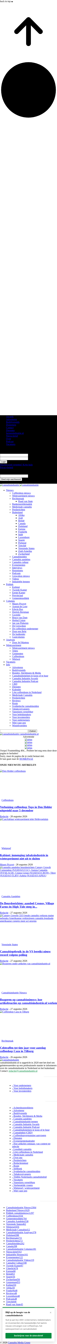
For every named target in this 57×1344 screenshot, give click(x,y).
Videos (15, 578)
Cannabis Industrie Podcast (25, 681)
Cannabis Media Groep (19, 1342)
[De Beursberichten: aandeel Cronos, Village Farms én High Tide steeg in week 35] (28, 880)
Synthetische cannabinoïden (25, 706)
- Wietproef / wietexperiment (26, 1188)
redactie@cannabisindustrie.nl (23, 1071)
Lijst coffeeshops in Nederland (26, 692)
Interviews (17, 567)
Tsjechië (22, 545)
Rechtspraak (18, 498)
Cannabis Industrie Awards (25, 678)
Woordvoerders (19, 725)
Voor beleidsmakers (21, 714)
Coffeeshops (18, 656)
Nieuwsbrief (12, 436)
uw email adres (35, 476)
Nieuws (10, 490)
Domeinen (11, 425)
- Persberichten (19, 1160)
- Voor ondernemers (21, 1085)
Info (8, 664)
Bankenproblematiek (22, 504)
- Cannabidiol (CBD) (22, 1132)
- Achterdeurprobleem (22, 1107)
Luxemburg (23, 537)
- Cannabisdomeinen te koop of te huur (31, 1130)
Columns (10, 601)
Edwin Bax (17, 609)
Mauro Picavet (19, 603)
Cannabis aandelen (21, 559)
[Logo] (10, 485)
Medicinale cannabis (22, 507)
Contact (10, 427)
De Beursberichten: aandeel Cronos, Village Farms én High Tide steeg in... (27, 905)
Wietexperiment (13, 645)
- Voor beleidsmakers (22, 1088)
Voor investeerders (21, 717)
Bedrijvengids (12, 422)
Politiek (9, 584)
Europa (21, 529)
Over (8, 438)
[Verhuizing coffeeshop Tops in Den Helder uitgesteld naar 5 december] (28, 784)
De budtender (18, 634)
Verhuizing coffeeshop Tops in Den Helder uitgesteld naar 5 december (26, 808)
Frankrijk (22, 531)
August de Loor (19, 606)
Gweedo (16, 614)
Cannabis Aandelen (11, 896)
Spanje (21, 540)
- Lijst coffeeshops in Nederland (27, 1152)
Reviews (16, 700)
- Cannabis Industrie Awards (25, 1124)
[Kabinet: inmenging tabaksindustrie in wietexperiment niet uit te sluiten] (28, 832)
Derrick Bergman (20, 612)
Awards (10, 416)
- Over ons (17, 1157)
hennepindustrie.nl (15, 433)
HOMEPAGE (26, 759)
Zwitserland (24, 554)
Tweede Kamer (19, 590)
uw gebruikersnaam (37, 455)
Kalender (16, 689)
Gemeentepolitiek (20, 598)
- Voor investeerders (21, 1091)
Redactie (4, 816)
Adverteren (11, 419)
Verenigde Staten (26, 548)
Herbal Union (18, 620)
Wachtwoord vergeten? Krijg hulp (16, 464)
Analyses (10, 639)
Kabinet (16, 587)
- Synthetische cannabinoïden (26, 1171)
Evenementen (18, 565)
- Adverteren (18, 1110)
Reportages (17, 570)
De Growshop (19, 626)
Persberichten (18, 509)
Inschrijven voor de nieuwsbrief (28, 1335)
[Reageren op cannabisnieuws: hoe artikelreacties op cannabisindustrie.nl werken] (28, 976)
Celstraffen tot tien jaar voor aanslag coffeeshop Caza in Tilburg (23, 1049)
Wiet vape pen (19, 722)
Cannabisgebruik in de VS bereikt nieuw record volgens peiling (25, 953)
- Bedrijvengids (19, 1113)
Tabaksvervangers (20, 709)
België (21, 520)
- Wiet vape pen (19, 1190)
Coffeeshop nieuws (21, 493)
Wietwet (16, 659)
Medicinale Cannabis (22, 695)
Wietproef (6, 848)
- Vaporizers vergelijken (23, 1182)
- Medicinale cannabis (22, 1154)
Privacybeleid (6, 467)
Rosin (15, 703)
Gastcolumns (18, 637)
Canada (22, 523)
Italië (20, 534)
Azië (20, 518)
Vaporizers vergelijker (22, 711)
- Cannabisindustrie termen (25, 1121)
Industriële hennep (21, 581)
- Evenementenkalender (23, 1141)
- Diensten (17, 1138)
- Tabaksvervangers (21, 1174)
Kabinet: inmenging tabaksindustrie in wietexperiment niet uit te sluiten (24, 857)
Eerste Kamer (18, 592)
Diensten (10, 430)
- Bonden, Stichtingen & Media (27, 1116)
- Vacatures (17, 1179)
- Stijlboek (17, 1168)
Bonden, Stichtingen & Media (26, 673)
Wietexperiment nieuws (23, 495)
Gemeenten (17, 653)
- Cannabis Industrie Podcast (26, 1127)
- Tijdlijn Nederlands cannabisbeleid (29, 1177)
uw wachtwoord (36, 458)
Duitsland (23, 526)
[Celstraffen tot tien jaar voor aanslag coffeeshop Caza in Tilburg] (28, 1024)
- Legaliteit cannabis (21, 1149)
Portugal (22, 543)
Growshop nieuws (21, 576)
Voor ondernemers (21, 720)
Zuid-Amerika (25, 551)
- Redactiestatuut (20, 1163)
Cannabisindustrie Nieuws (14, 992)
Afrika (21, 515)
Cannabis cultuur (20, 562)
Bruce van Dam (19, 617)
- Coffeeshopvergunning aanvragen (29, 1135)
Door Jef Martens (20, 642)
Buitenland (17, 512)
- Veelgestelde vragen (22, 1185)
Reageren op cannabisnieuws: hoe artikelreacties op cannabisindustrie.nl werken (28, 1001)
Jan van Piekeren (20, 623)
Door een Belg (19, 631)
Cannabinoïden (19, 556)
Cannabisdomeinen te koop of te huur (30, 675)
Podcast (10, 441)
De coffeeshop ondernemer (25, 628)
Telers (15, 650)
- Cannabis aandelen (22, 1118)
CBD (14, 684)
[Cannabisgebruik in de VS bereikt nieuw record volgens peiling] (28, 928)
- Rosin (15, 1166)
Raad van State (25, 501)
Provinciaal (17, 595)
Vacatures (10, 444)
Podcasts (16, 573)
